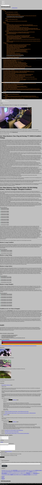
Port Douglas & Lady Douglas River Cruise (13, 48)
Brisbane (22, 470)
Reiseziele (3, 9)
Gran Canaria (27, 471)
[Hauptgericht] (4, 219)
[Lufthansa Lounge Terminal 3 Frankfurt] (6, 250)
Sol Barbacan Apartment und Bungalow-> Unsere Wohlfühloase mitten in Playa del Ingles (21, 37)
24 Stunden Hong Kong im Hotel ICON (12, 13)
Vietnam (6, 20)
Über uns (3, 99)
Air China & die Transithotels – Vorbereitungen (14, 56)
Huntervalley (34, 471)
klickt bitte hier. (15, 132)
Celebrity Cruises (38, 470)
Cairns (34, 470)
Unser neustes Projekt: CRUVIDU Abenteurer (10, 87)
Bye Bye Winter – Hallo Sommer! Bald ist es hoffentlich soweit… (15, 98)
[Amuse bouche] (4, 211)
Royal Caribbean (7, 474)
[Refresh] (1, 442)
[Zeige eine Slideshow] (3, 207)
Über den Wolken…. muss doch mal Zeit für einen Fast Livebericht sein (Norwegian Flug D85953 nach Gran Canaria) (21, 88)
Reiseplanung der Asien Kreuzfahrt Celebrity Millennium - (14, 430)
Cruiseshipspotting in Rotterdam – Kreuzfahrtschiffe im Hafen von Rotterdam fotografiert (17, 66)
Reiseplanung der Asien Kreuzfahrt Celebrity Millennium (12, 61)
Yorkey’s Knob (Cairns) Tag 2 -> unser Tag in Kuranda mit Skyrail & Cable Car (19, 49)
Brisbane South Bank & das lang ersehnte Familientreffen (15, 47)
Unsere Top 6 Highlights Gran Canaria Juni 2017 (14, 38)
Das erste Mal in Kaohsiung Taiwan (12, 19)
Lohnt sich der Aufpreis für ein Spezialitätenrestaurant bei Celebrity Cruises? (15, 65)
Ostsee (19, 473)
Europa (4, 22)
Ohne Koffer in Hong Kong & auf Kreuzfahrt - (12, 431)
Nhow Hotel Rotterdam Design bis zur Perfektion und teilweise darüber (18, 32)
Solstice (17, 474)
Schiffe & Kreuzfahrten (5, 58)
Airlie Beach (6, 470)
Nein (2, 484)
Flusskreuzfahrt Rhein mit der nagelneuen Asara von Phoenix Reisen (17, 30)
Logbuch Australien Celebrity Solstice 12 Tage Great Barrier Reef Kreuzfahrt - (17, 433)
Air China (1, 345)
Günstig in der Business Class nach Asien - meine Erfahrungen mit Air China (17, 411)
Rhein (38, 473)
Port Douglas (24, 473)
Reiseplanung (31, 473)
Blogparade (5, 97)
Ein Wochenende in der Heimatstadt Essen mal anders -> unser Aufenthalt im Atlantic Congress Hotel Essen (23, 29)
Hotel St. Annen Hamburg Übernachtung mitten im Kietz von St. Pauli (17, 27)
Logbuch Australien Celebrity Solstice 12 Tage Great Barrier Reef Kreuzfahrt (19, 44)
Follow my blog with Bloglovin (4, 339)
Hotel (31, 471)
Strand (22, 474)
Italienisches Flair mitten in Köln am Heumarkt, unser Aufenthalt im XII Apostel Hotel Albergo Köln (22, 28)
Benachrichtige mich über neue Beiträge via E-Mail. (9, 455)
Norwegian (17, 473)
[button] (2, 341)
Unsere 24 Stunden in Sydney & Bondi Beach (13, 53)
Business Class (7, 345)
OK (0, 484)
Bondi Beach (19, 470)
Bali (5, 11)
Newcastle (11, 473)
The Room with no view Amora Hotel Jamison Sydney (15, 54)
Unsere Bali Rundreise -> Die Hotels (12, 12)
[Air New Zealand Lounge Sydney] (5, 276)
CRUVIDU (4, 93)
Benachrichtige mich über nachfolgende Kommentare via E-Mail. (11, 453)
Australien (6, 43)
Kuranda (8, 473)
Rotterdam (3, 474)
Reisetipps (3, 82)
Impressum (3, 100)
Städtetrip (25, 474)
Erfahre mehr (5, 484)
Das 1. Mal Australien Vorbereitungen (7, 336)
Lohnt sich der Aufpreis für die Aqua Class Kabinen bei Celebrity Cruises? (14, 64)
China (16, 345)
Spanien (6, 34)
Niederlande (7, 31)
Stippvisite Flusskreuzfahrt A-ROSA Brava (13, 26)
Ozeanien (4, 42)
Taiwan (6, 18)
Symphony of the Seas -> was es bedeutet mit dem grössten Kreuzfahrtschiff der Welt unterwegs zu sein (19, 83)
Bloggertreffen (5, 95)
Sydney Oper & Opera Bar (11, 52)
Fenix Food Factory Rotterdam (11, 33)
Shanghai (32, 345)
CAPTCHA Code (11, 443)
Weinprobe (35, 474)
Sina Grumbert (4, 385)
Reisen (27, 345)
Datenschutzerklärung (5, 101)
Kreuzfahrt (4, 473)
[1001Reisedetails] (8, 7)
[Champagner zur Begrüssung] (4, 208)
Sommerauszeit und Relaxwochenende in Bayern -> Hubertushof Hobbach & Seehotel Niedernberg (22, 25)
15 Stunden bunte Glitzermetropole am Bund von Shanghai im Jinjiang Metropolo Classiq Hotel (21, 15)
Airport (4, 345)
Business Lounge (12, 345)
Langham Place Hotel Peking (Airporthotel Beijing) (14, 17)
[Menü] (4, 209)
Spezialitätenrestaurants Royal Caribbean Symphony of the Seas (13, 59)
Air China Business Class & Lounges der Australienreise (15, 16)
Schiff (11, 474)
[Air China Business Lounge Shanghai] (6, 294)
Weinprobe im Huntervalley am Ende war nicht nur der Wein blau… (17, 51)
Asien (4, 10)
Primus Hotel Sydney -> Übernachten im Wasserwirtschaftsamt (16, 46)
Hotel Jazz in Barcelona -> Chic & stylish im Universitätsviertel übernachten (18, 35)
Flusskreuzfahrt (22, 471)
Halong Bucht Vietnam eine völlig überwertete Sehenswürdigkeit (17, 21)
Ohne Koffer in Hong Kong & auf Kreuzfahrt (13, 14)
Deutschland (7, 23)
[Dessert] (4, 224)
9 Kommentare (2, 106)
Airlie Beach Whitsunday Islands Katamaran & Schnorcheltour (16, 50)
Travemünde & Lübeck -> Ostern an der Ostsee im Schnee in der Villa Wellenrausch (20, 24)
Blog (2, 92)
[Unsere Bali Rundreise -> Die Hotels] (5, 355)
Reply (11, 385)
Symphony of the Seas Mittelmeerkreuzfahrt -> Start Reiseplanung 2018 (18, 36)
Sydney (35, 345)
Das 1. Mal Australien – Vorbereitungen (13, 57)
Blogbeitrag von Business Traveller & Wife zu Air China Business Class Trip (13, 337)
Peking (25, 345)
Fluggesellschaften (21, 345)
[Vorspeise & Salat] (4, 214)
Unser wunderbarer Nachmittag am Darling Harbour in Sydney (17, 45)
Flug (17, 345)
